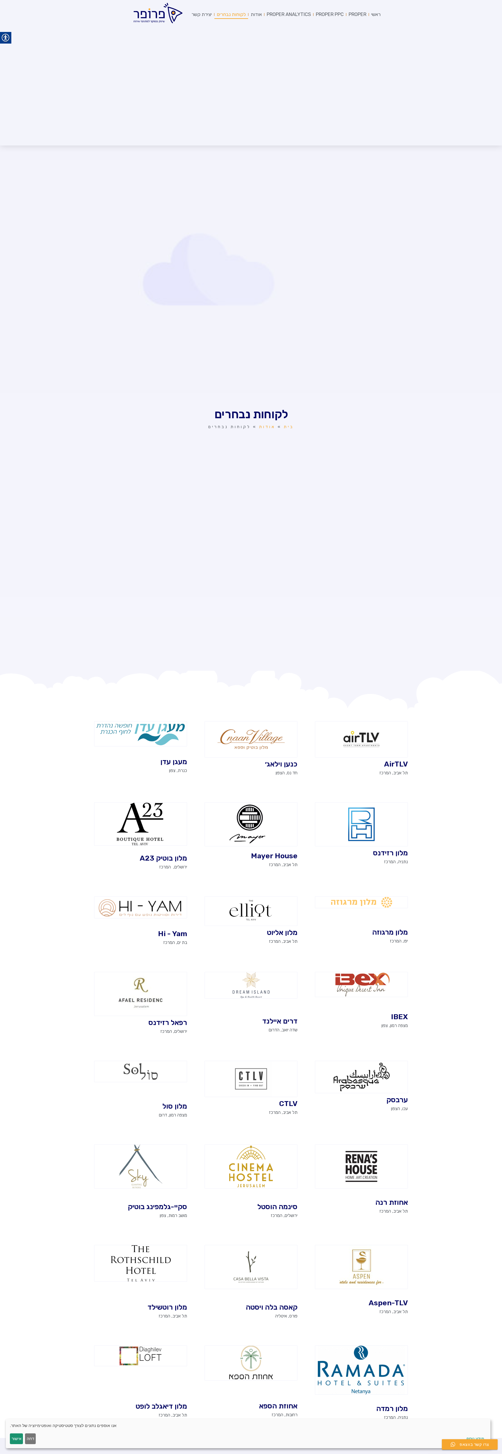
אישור (16, 1438)
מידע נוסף (475, 1438)
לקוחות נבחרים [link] (231, 14)
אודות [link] (256, 14)
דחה (30, 1438)
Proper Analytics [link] (289, 14)
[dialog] (248, 1433)
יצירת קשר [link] (201, 14)
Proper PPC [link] (330, 14)
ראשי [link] (376, 14)
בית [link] (289, 426)
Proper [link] (357, 14)
